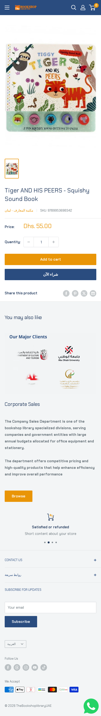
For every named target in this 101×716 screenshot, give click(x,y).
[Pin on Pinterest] (75, 293)
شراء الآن (50, 274)
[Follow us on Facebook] (8, 667)
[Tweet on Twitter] (84, 293)
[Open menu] (7, 7)
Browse (18, 496)
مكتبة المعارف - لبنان (19, 210)
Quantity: (13, 242)
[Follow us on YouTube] (34, 667)
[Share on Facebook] (66, 293)
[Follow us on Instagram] (26, 667)
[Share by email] (93, 293)
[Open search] (73, 7)
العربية (11, 644)
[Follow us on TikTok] (43, 667)
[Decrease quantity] (29, 242)
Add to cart (50, 259)
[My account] (83, 7)
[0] (92, 7)
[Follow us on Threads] (17, 667)
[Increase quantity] (53, 242)
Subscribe (21, 621)
